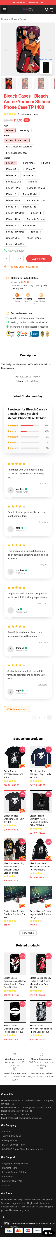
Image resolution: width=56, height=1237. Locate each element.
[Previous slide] (6, 49)
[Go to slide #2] (24, 83)
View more (28, 933)
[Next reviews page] (49, 717)
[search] (47, 9)
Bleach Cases (18, 19)
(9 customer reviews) (27, 114)
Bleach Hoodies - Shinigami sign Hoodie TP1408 (40, 774)
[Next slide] (50, 49)
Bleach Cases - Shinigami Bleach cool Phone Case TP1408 (14, 1028)
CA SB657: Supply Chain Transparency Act (22, 1149)
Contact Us (7, 1176)
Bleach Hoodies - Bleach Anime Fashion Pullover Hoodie (40, 866)
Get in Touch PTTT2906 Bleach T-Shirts (13, 774)
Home (4, 19)
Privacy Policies (9, 1140)
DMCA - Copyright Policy (14, 1144)
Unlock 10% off (6, 1223)
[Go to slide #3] (41, 83)
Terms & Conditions (11, 1136)
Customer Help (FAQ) (12, 1181)
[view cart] (52, 9)
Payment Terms (9, 1168)
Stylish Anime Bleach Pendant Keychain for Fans (14, 914)
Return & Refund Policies (14, 1172)
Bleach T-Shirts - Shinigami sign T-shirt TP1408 (14, 819)
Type (6, 125)
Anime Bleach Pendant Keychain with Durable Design (41, 914)
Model (7, 158)
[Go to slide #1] (8, 83)
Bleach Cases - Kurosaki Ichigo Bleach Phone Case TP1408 (41, 1028)
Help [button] (50, 1233)
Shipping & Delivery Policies (15, 1163)
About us (6, 1131)
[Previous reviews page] (34, 717)
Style (6, 135)
